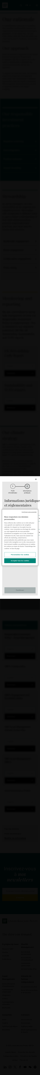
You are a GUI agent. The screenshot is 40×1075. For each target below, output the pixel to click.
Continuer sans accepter (29, 512)
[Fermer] (36, 479)
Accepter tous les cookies (20, 560)
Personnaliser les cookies (20, 554)
